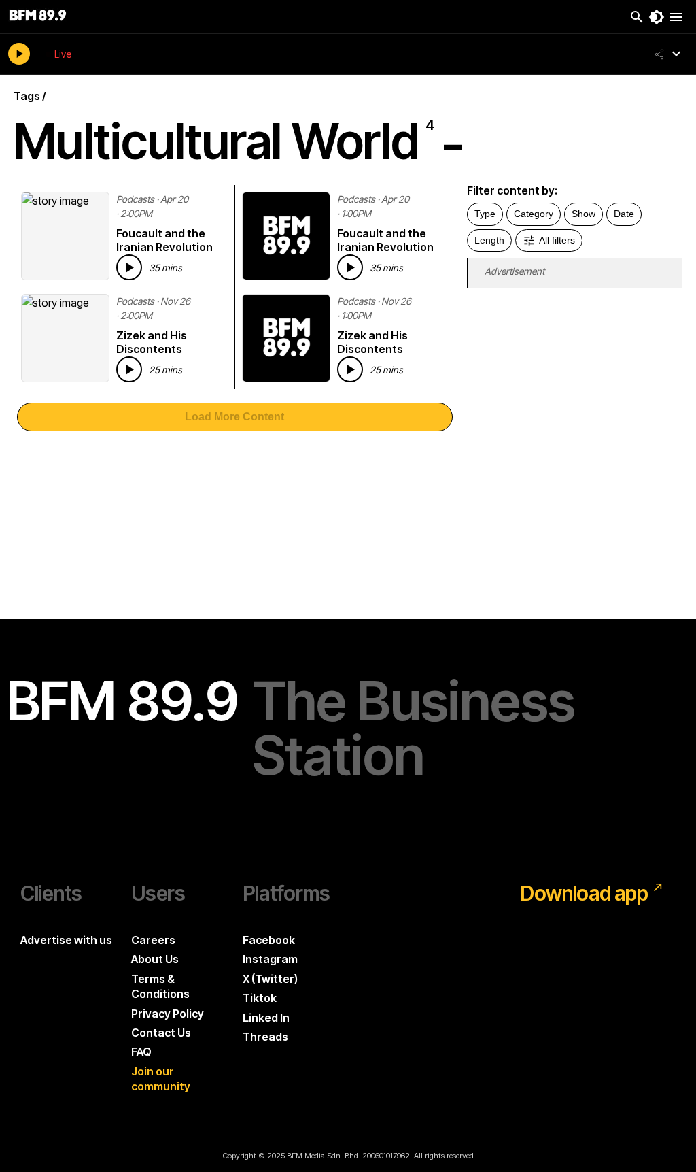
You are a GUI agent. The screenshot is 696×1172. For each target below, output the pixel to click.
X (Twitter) (270, 979)
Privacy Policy (167, 1013)
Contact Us (161, 1032)
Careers (153, 940)
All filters (557, 240)
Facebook (269, 940)
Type (484, 213)
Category (533, 213)
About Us (155, 959)
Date (624, 213)
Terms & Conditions (160, 986)
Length (489, 240)
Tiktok (260, 998)
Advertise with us (66, 940)
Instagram (270, 959)
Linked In (266, 1017)
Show (583, 213)
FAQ (141, 1051)
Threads (265, 1036)
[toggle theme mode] (656, 17)
